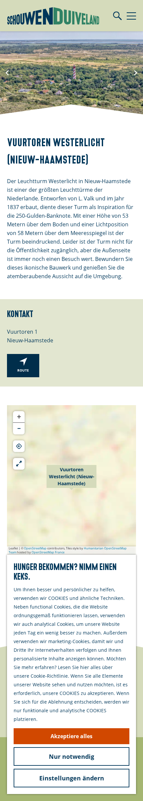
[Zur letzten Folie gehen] (7, 73)
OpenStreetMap (35, 548)
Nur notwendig (71, 756)
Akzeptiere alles (71, 736)
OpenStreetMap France (48, 552)
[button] (71, 480)
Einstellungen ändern (71, 778)
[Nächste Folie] (136, 73)
